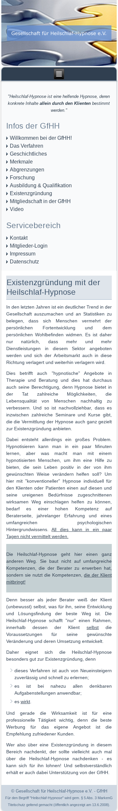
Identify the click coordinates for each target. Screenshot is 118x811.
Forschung (22, 177)
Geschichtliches (28, 154)
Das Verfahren (26, 146)
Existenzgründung (31, 193)
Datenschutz (24, 261)
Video (17, 209)
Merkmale (21, 162)
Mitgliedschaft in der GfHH (40, 201)
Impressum (22, 253)
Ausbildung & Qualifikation (41, 185)
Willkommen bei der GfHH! (41, 138)
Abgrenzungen (27, 169)
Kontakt (19, 238)
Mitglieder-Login (29, 246)
